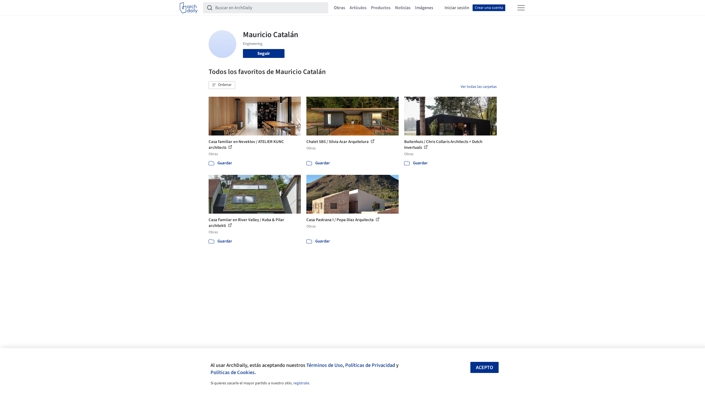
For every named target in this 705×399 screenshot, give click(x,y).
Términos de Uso (324, 365)
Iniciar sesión (457, 8)
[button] (222, 85)
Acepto (484, 367)
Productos (381, 8)
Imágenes (424, 8)
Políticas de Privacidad (370, 365)
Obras (339, 8)
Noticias (403, 8)
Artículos (358, 8)
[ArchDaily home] (189, 7)
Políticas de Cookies (233, 372)
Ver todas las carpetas (479, 87)
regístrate (301, 383)
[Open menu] (521, 7)
